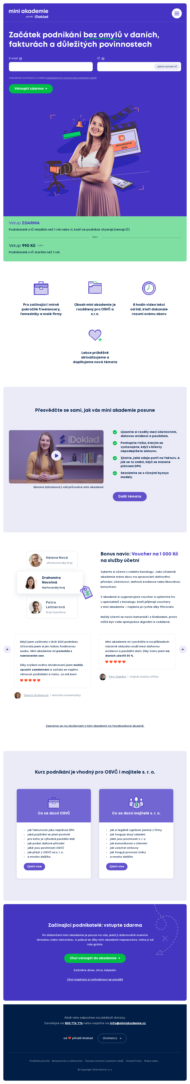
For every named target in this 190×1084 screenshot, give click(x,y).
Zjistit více (34, 866)
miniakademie (28, 13)
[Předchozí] (7, 649)
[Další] (183, 649)
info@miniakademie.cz (128, 1023)
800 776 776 (74, 1023)
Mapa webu (151, 1061)
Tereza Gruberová (36, 695)
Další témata (129, 496)
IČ (98, 58)
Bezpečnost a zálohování (67, 1061)
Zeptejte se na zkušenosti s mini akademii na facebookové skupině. (95, 726)
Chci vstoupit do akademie (93, 958)
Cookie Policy (134, 1061)
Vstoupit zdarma (29, 88)
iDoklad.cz (110, 1038)
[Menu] (176, 13)
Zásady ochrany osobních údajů (104, 1061)
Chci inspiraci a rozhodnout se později (95, 979)
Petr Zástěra (117, 677)
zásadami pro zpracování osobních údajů (71, 78)
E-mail (13, 58)
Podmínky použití (40, 1061)
